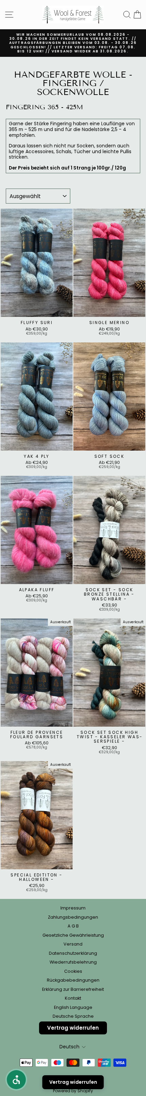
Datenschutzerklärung (73, 953)
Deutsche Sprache (73, 1016)
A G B (73, 926)
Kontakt (73, 998)
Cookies (73, 971)
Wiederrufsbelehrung (73, 962)
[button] (16, 1080)
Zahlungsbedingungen (73, 917)
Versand (73, 944)
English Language (73, 1007)
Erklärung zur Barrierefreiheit (73, 989)
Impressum (73, 908)
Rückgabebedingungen (73, 980)
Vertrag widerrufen (73, 1027)
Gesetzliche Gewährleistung (73, 935)
